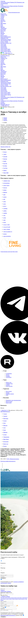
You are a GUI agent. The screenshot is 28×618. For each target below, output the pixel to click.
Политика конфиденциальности (8, 461)
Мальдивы (3, 21)
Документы (8, 377)
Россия (2, 32)
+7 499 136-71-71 (4, 410)
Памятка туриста (10, 393)
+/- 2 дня (3, 607)
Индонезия (3, 29)
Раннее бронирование (6, 36)
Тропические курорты (6, 39)
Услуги (7, 374)
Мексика (3, 27)
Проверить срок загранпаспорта (13, 400)
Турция (2, 17)
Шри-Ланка (3, 23)
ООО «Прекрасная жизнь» (13, 458)
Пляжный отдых (4, 38)
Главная (5, 117)
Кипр (2, 25)
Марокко (3, 33)
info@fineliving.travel (5, 411)
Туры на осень (4, 47)
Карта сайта (8, 402)
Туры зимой (3, 45)
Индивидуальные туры (6, 43)
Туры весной (4, 46)
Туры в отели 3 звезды (6, 51)
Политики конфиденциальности (8, 615)
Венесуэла (3, 30)
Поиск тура (3, 13)
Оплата (7, 392)
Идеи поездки (9, 386)
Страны (2, 16)
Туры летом (3, 44)
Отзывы (8, 376)
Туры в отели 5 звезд (5, 49)
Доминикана (3, 28)
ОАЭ (2, 22)
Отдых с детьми (4, 41)
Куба (2, 24)
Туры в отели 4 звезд (5, 50)
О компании (9, 373)
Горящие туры (4, 14)
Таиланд (2, 19)
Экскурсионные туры (6, 40)
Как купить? (9, 391)
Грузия (2, 34)
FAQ (7, 395)
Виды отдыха (4, 35)
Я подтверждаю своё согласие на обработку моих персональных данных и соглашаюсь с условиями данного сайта (12, 614)
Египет (2, 18)
